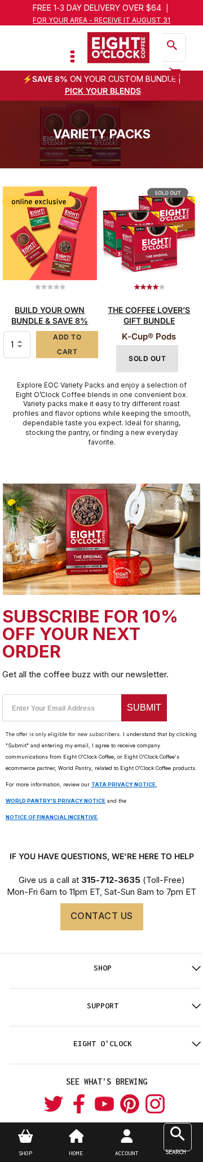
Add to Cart (67, 344)
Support (102, 1005)
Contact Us (101, 915)
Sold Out (147, 358)
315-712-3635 (110, 879)
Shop (103, 967)
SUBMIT (144, 707)
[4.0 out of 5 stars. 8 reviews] (150, 287)
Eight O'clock (102, 1043)
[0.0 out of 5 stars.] (51, 287)
